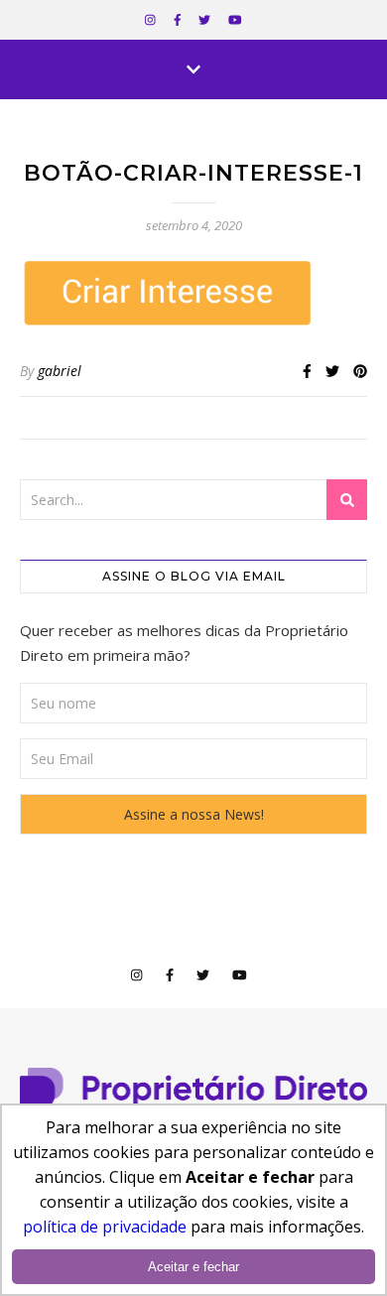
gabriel (59, 370)
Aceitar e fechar (193, 1266)
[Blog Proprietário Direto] (193, 1091)
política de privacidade (105, 1226)
